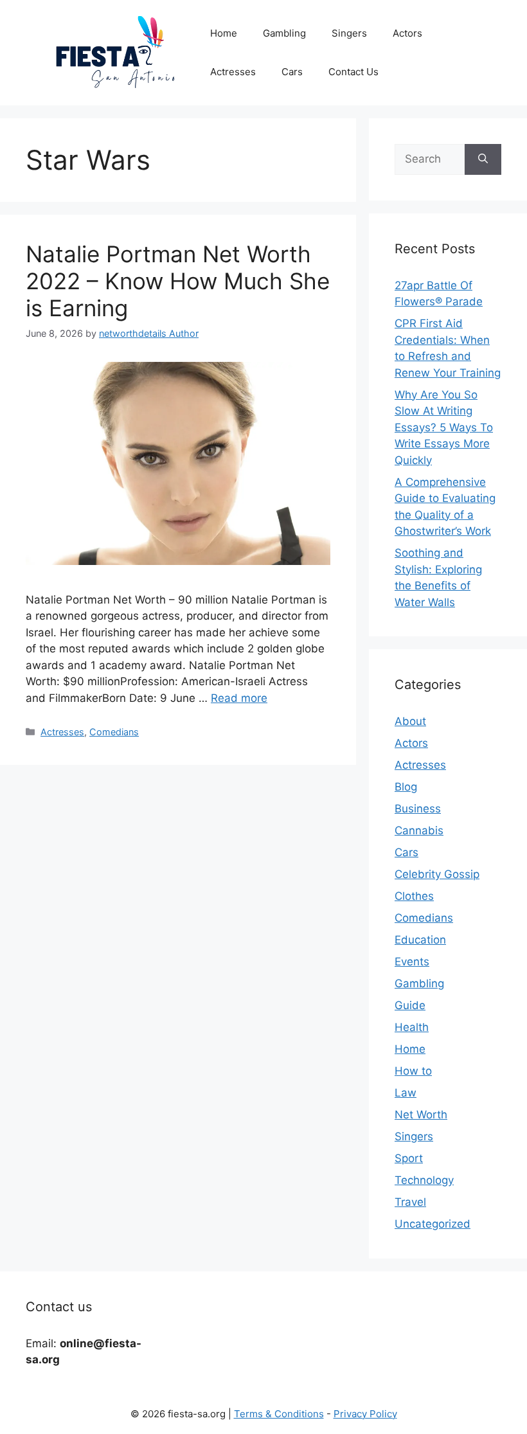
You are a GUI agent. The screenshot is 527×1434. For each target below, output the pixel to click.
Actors (407, 33)
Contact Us (353, 72)
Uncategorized (432, 1223)
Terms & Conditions (279, 1414)
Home (223, 33)
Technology (424, 1180)
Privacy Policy (365, 1414)
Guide (410, 1005)
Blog (406, 786)
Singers (349, 33)
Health (412, 1027)
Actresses (233, 72)
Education (420, 939)
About (410, 721)
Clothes (414, 896)
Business (418, 808)
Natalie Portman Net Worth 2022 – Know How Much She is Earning (178, 280)
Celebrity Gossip (437, 874)
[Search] (483, 159)
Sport (409, 1158)
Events (412, 961)
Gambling (284, 33)
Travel (410, 1202)
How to (413, 1070)
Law (405, 1092)
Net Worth (421, 1114)
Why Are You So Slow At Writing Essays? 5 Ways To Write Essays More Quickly (444, 427)
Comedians (114, 731)
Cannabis (419, 830)
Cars (292, 72)
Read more (239, 698)
